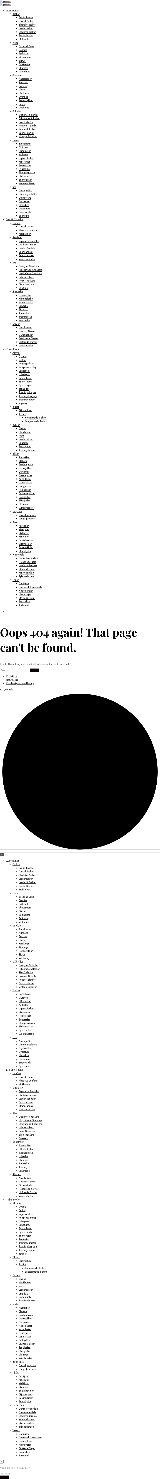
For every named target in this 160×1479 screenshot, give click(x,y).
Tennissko (24, 313)
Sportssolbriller (26, 133)
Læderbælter (26, 28)
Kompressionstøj (27, 367)
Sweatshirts (24, 601)
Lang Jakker (25, 486)
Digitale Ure (25, 198)
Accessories (12, 10)
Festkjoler (24, 526)
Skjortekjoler (25, 544)
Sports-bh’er (25, 378)
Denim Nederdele (28, 558)
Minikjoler (24, 536)
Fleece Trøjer (26, 590)
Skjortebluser (25, 410)
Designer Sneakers (29, 266)
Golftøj (22, 360)
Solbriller (17, 111)
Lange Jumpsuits (27, 518)
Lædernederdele (28, 565)
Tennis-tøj (24, 389)
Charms (23, 89)
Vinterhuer (24, 71)
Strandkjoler (25, 551)
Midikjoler (24, 533)
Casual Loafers (27, 226)
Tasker (15, 140)
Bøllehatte (24, 53)
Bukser (16, 425)
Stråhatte (23, 68)
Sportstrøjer (25, 385)
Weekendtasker (27, 183)
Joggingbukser (26, 363)
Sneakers (23, 288)
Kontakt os (11, 676)
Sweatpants (25, 446)
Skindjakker (24, 500)
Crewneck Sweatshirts (30, 587)
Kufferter (23, 154)
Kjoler (15, 522)
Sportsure (24, 216)
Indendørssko (26, 302)
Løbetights (24, 374)
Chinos (22, 428)
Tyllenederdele (27, 576)
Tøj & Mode (13, 349)
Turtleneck (24, 605)
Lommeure (24, 208)
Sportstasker (25, 180)
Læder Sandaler (27, 248)
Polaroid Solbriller (28, 125)
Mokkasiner (25, 234)
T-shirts (22, 414)
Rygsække (24, 169)
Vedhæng (24, 107)
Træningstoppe (27, 399)
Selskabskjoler (26, 540)
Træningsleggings (28, 396)
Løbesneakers (26, 277)
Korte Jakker (25, 479)
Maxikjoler (24, 529)
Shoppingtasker (27, 172)
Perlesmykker (26, 100)
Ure (14, 187)
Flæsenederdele (27, 562)
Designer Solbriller (28, 115)
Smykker (16, 75)
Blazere (23, 461)
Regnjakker (24, 497)
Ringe (22, 104)
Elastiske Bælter (27, 24)
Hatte (15, 43)
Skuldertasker (26, 176)
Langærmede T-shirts (36, 421)
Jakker (15, 453)
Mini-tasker (24, 161)
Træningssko (25, 316)
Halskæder (24, 93)
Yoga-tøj (23, 403)
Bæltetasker (25, 143)
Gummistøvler (26, 335)
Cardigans (24, 583)
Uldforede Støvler (28, 342)
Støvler (16, 324)
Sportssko (17, 291)
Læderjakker (25, 482)
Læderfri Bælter (27, 32)
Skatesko (23, 309)
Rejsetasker (25, 165)
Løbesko (23, 306)
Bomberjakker (26, 464)
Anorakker (24, 457)
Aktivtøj (16, 353)
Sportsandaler (26, 252)
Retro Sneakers (27, 280)
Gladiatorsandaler (28, 244)
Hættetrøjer (25, 594)
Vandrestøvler (26, 345)
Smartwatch (25, 212)
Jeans (21, 435)
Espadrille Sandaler (29, 241)
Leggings (23, 443)
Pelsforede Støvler (28, 338)
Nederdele (18, 554)
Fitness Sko (25, 295)
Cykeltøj (23, 356)
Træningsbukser (27, 450)
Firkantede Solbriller (29, 118)
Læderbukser (26, 439)
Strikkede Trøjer (27, 598)
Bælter (16, 14)
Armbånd (23, 82)
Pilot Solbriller (26, 122)
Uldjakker (23, 504)
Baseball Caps (26, 46)
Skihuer (22, 61)
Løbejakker (24, 371)
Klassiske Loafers (28, 230)
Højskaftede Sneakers (30, 270)
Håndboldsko (26, 298)
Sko (14, 262)
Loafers (16, 223)
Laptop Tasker (26, 158)
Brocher (23, 86)
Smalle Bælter (26, 35)
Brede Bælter (26, 17)
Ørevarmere (25, 57)
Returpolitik (12, 680)
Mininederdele (26, 572)
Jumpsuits (17, 511)
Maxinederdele (27, 569)
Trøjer (15, 580)
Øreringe (23, 97)
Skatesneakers (26, 284)
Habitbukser (25, 432)
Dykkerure (24, 201)
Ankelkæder (25, 79)
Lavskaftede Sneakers (30, 273)
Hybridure (24, 205)
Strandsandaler (26, 255)
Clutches (23, 147)
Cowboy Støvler (27, 331)
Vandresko (24, 320)
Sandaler (17, 237)
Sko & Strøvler (14, 219)
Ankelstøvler (25, 327)
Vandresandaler (27, 259)
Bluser (15, 407)
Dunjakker (24, 472)
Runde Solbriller (27, 129)
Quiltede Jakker (27, 493)
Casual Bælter (26, 21)
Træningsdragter (27, 392)
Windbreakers (26, 508)
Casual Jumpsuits (27, 515)
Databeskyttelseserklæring (20, 683)
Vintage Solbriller (28, 136)
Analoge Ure (25, 190)
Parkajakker (25, 490)
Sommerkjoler (26, 547)
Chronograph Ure (28, 194)
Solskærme (24, 64)
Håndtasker (25, 151)
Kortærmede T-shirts (35, 417)
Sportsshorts (25, 381)
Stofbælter (24, 39)
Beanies (23, 50)
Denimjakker (25, 468)
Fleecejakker (25, 475)
